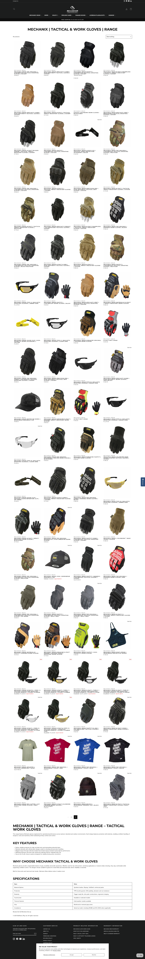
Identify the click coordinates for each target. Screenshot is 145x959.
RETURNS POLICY (48, 938)
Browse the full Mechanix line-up (22, 911)
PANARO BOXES (80, 15)
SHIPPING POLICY (47, 943)
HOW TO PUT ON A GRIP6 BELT (81, 931)
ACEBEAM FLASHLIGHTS (97, 15)
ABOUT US (46, 931)
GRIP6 (46, 15)
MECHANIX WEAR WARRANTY (111, 929)
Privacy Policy (57, 950)
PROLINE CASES (67, 15)
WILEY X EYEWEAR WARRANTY (112, 933)
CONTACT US (46, 929)
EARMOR (111, 15)
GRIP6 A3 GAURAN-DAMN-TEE (111, 931)
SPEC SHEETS (77, 938)
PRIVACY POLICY (47, 940)
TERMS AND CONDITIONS (49, 936)
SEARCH (45, 933)
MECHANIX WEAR (35, 15)
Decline (94, 954)
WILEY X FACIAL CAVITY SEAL (81, 933)
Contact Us (15, 1)
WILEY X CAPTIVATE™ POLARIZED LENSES (84, 936)
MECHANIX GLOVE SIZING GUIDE (81, 929)
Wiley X (55, 15)
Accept (72, 954)
